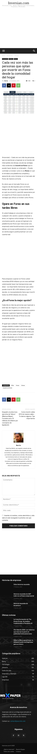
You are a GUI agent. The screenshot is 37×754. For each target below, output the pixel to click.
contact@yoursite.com (17, 721)
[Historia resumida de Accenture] (7, 606)
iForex (23, 385)
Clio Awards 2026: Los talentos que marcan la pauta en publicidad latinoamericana (24, 632)
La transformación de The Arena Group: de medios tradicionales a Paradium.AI (23, 621)
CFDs (12, 385)
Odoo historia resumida (22, 584)
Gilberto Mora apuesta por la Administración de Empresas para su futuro (23, 642)
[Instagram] (18, 735)
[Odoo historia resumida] (7, 587)
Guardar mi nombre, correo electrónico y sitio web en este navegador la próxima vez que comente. (18, 518)
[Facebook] (4, 85)
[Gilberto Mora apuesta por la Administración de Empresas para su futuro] (7, 642)
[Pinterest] (14, 85)
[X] (9, 85)
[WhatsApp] (18, 85)
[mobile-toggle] (3, 51)
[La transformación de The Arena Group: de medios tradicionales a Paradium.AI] (7, 621)
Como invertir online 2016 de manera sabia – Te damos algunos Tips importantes (27, 415)
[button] (34, 51)
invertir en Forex (7, 388)
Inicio (3, 56)
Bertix (6, 81)
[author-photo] (18, 442)
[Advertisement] (18, 28)
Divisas (17, 56)
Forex (15, 59)
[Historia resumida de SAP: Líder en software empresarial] (7, 596)
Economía (10, 56)
